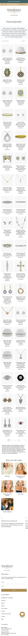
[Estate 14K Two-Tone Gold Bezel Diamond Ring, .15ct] (7, 246)
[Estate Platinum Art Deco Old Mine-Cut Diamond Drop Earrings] (7, 423)
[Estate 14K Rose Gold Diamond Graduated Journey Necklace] (21, 180)
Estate (2, 605)
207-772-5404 (5, 634)
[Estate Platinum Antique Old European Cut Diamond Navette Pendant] (7, 266)
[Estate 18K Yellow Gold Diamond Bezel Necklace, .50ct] (7, 180)
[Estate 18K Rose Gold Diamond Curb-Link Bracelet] (21, 51)
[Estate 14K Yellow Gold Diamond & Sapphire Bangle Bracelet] (7, 115)
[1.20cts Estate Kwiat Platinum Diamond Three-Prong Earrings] (7, 93)
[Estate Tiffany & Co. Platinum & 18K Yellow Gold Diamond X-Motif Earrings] (21, 158)
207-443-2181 (4, 630)
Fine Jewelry (4, 608)
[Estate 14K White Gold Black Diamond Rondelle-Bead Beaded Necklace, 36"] (21, 223)
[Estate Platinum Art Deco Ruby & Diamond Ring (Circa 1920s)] (21, 423)
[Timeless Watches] (7, 504)
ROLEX (3, 603)
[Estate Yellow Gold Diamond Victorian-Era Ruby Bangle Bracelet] (21, 137)
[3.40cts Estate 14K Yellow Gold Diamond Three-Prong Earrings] (7, 51)
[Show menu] (2, 4)
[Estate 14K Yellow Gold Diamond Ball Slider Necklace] (7, 312)
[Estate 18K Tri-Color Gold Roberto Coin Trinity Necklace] (21, 289)
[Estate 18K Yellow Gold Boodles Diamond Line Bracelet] (7, 355)
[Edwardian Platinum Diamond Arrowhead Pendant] (21, 400)
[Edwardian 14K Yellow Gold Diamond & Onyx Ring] (21, 378)
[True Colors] (21, 486)
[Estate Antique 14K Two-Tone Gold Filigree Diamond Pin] (21, 202)
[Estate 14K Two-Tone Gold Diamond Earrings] (7, 158)
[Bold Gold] (7, 469)
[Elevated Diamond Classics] (21, 469)
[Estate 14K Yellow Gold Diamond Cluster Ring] (21, 93)
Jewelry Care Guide (6, 613)
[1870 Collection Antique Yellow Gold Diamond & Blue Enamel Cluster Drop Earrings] (7, 400)
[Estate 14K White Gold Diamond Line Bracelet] (21, 333)
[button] (5, 4)
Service (3, 611)
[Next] (23, 440)
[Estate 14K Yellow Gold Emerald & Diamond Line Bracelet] (7, 333)
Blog (2, 619)
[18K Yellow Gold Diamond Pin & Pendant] (21, 72)
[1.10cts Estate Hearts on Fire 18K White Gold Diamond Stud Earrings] (21, 115)
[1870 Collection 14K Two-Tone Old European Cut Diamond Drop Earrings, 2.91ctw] (7, 289)
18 (18, 440)
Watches (3, 600)
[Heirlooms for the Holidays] (7, 486)
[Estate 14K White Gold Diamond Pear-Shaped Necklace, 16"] (7, 137)
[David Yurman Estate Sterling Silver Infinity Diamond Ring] (7, 378)
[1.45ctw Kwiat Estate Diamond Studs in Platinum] (21, 312)
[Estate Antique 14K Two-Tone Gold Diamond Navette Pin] (7, 202)
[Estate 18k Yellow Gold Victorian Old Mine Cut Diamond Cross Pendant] (21, 266)
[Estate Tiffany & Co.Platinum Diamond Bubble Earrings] (7, 223)
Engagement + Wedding (7, 597)
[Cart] (25, 4)
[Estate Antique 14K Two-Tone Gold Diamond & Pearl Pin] (21, 246)
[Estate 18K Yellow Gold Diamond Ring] (7, 72)
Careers (3, 616)
